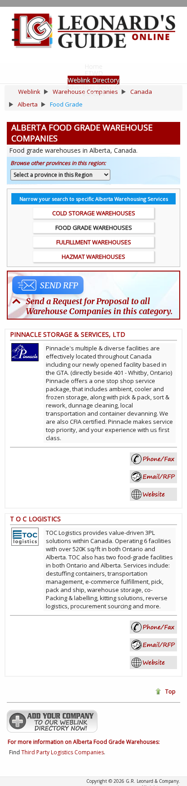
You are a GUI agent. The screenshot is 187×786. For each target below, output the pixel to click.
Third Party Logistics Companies (62, 752)
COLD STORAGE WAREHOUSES (93, 213)
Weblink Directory (93, 80)
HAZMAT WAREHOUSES (93, 256)
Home (93, 66)
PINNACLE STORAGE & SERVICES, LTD (67, 334)
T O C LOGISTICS (35, 518)
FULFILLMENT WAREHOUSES (93, 242)
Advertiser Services (93, 86)
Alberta (28, 104)
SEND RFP (59, 285)
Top (170, 691)
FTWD (93, 73)
